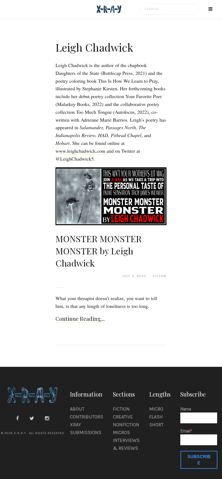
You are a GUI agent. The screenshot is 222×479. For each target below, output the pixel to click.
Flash (156, 417)
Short (156, 425)
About (77, 409)
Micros (121, 432)
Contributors (86, 417)
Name (185, 409)
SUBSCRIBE (199, 459)
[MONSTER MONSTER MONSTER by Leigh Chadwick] (111, 196)
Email (185, 431)
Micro (156, 409)
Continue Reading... (80, 318)
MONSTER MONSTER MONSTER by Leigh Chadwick (99, 251)
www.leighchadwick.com (80, 151)
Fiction (121, 409)
